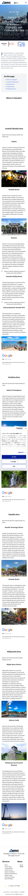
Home (10, 12)
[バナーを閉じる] (25, 428)
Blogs (17, 12)
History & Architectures (11, 873)
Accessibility (22, 892)
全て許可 (14, 457)
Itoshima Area (11, 84)
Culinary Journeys (9, 877)
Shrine (20, 45)
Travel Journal (8, 870)
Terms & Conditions (14, 892)
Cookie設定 (13, 461)
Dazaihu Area (10, 86)
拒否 (14, 466)
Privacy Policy (6, 892)
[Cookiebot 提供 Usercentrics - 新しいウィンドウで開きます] (17, 428)
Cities (24, 45)
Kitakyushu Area (11, 89)
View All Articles (9, 879)
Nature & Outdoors (10, 872)
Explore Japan (13, 43)
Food (20, 44)
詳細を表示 (21, 452)
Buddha (23, 44)
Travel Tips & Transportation (9, 867)
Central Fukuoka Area (13, 82)
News (6, 865)
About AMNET (22, 865)
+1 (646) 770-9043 (14, 886)
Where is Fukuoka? (12, 79)
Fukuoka (23, 42)
